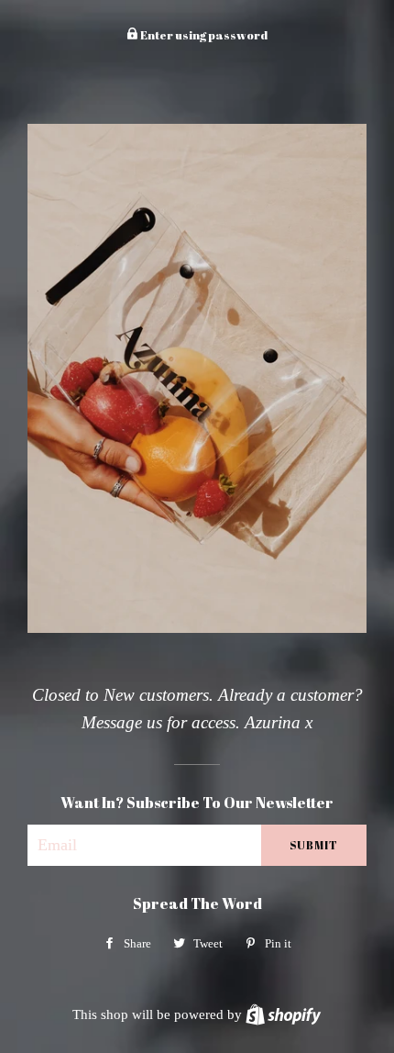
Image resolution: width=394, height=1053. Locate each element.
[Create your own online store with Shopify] (283, 1014)
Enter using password (203, 35)
